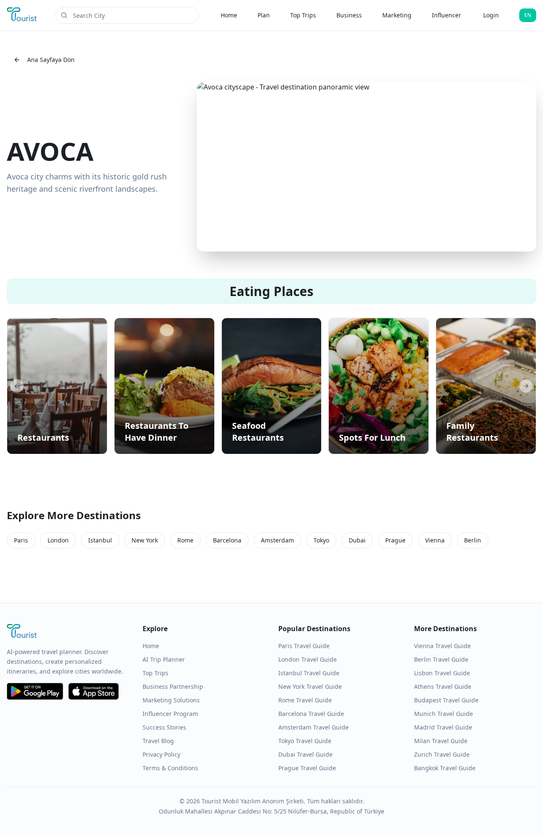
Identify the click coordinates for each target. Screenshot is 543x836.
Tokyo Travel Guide (304, 741)
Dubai (357, 540)
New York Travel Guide (310, 686)
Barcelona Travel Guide (311, 714)
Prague (395, 540)
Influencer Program (170, 714)
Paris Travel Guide (304, 646)
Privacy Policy (161, 754)
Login (491, 15)
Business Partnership (173, 686)
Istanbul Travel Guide (308, 673)
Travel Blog (158, 741)
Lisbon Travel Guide (442, 673)
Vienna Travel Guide (442, 646)
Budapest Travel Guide (446, 700)
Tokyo (321, 540)
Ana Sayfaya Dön (51, 60)
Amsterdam (277, 540)
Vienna (435, 540)
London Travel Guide (307, 659)
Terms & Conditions (170, 768)
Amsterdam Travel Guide (313, 727)
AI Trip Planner (164, 659)
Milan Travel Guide (440, 741)
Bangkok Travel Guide (445, 768)
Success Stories (164, 727)
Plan (264, 15)
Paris (21, 540)
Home (229, 15)
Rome (185, 540)
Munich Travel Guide (443, 714)
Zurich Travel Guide (442, 754)
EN (527, 15)
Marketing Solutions (171, 700)
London (58, 540)
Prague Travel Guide (307, 768)
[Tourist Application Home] (23, 15)
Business (349, 15)
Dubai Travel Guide (305, 754)
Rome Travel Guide (305, 700)
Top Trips (303, 15)
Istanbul (100, 540)
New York (145, 540)
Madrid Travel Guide (443, 727)
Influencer (446, 15)
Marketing (396, 15)
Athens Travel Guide (442, 686)
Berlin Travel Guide (441, 659)
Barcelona (227, 540)
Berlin (472, 540)
